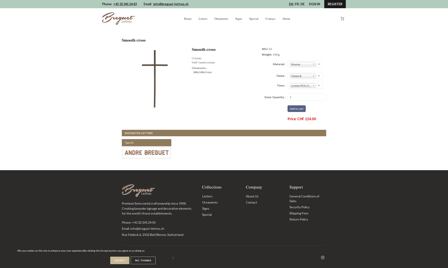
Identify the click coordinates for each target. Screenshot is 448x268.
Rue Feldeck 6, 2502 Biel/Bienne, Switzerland (152, 235)
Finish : (281, 75)
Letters (203, 18)
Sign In (314, 4)
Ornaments (221, 18)
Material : (279, 64)
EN (291, 4)
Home (188, 18)
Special (253, 18)
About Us (252, 196)
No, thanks (143, 260)
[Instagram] (322, 257)
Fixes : (281, 85)
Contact (270, 18)
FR (297, 4)
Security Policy (299, 207)
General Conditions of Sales (304, 198)
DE (303, 4)
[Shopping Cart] (342, 18)
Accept (120, 260)
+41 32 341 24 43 (125, 4)
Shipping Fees (298, 213)
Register (335, 4)
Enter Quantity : (275, 97)
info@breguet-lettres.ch (170, 4)
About (286, 18)
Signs (238, 18)
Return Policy (298, 219)
